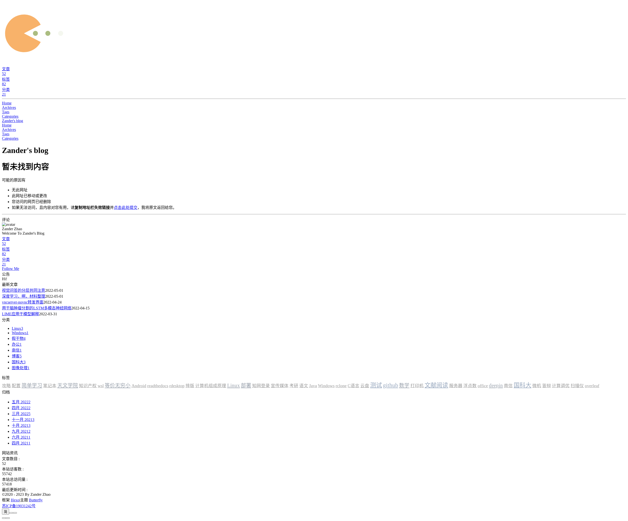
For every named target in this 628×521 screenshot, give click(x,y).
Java (313, 385)
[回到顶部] (8, 518)
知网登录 (261, 385)
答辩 (546, 385)
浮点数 (470, 385)
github (390, 385)
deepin (496, 385)
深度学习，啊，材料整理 (23, 296)
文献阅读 (436, 385)
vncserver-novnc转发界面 (22, 302)
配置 (16, 385)
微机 (536, 385)
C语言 (353, 385)
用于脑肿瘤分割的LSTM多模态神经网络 (36, 308)
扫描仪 (577, 385)
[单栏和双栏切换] (15, 513)
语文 (303, 385)
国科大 (522, 385)
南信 (508, 385)
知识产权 (88, 385)
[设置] (4, 518)
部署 (246, 385)
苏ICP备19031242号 (19, 506)
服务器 (455, 385)
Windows (326, 385)
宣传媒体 (279, 385)
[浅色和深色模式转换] (11, 513)
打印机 (417, 385)
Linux (233, 385)
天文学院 (67, 385)
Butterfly (36, 500)
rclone (341, 385)
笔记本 (49, 385)
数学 (404, 385)
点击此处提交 (125, 207)
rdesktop (176, 385)
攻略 (6, 385)
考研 (293, 385)
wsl (101, 385)
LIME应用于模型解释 (20, 314)
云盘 (364, 385)
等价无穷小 (118, 385)
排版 (189, 385)
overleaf (592, 385)
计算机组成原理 (210, 385)
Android (138, 385)
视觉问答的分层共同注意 (23, 290)
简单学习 (32, 385)
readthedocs (157, 385)
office (483, 385)
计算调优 (561, 385)
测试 (376, 385)
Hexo (15, 500)
